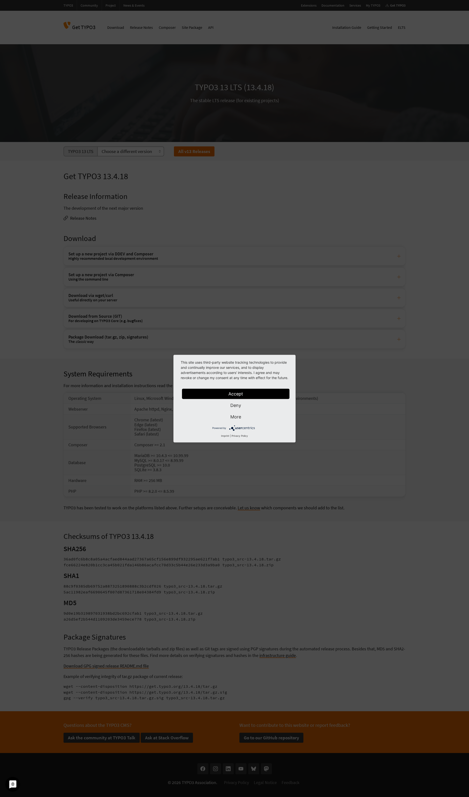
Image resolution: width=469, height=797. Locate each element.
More (235, 416)
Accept (235, 393)
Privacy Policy (240, 435)
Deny (235, 405)
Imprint (225, 435)
